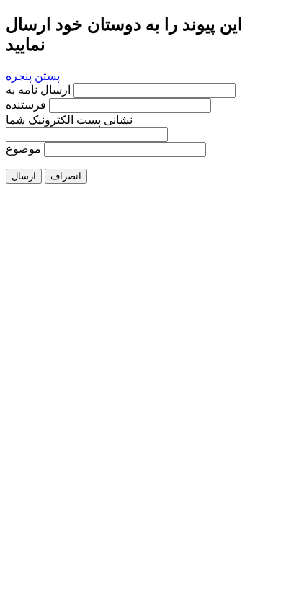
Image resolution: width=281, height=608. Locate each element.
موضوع (23, 149)
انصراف (65, 176)
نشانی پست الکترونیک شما (69, 120)
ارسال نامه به (39, 90)
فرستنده (26, 105)
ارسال (24, 176)
